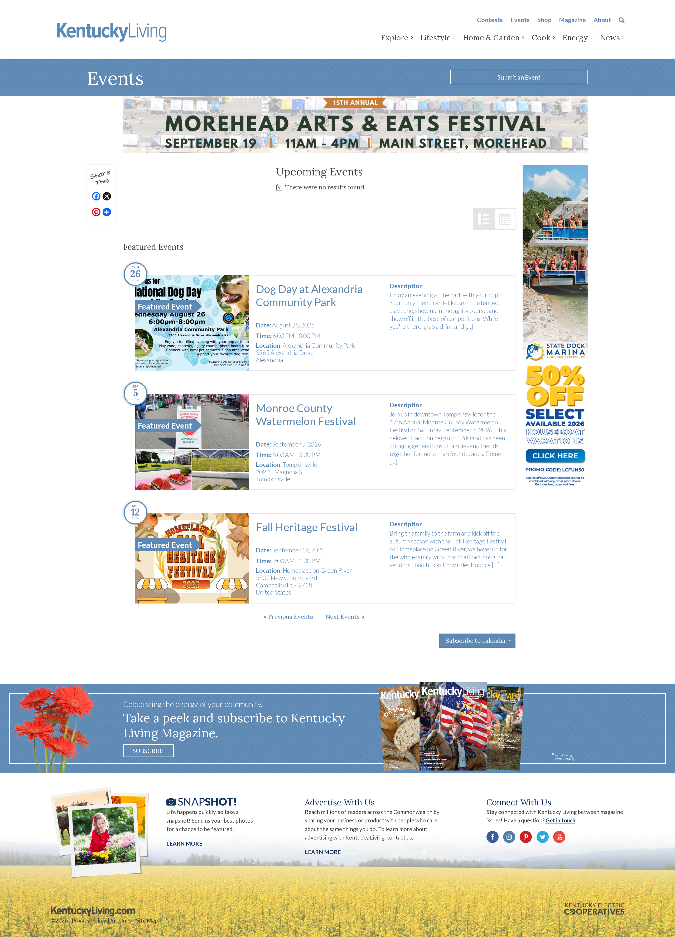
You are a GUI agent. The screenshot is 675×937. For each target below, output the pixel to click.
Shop (544, 19)
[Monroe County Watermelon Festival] (192, 442)
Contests (490, 19)
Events (520, 19)
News (610, 37)
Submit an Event (519, 77)
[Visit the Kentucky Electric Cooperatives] (594, 909)
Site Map (147, 920)
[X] (107, 197)
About (602, 19)
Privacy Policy (89, 920)
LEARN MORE (323, 852)
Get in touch (560, 820)
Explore (394, 37)
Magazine (572, 19)
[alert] (319, 187)
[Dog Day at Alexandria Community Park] (192, 323)
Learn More (184, 843)
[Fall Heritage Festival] (192, 558)
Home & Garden (491, 37)
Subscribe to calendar (476, 640)
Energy (575, 37)
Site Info (121, 920)
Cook (541, 37)
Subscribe (149, 750)
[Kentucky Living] (113, 31)
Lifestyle (435, 37)
